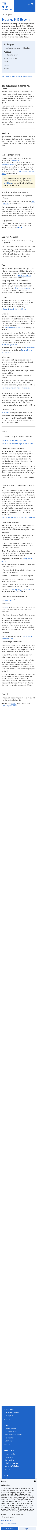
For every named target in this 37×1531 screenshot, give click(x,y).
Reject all (27, 1528)
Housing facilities (10, 1454)
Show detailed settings (7, 1520)
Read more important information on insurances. (16, 388)
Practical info (5, 413)
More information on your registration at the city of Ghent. (18, 517)
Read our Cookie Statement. (9, 1524)
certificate (19, 228)
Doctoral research (10, 1429)
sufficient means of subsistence (23, 288)
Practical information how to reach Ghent (15, 440)
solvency (13, 703)
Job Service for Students (12, 1466)
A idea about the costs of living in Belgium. (14, 309)
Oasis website (15, 160)
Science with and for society (13, 1435)
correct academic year (8, 165)
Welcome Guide (8, 600)
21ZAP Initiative (9, 1441)
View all (7, 1419)
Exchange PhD (8, 15)
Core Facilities (9, 1438)
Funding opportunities (11, 1432)
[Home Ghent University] (8, 6)
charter (6, 607)
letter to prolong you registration (21, 589)
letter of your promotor (24, 275)
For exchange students (12, 1413)
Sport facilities (9, 1460)
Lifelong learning (10, 1416)
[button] (32, 3)
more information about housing (14, 327)
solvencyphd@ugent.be (10, 706)
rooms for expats (30, 348)
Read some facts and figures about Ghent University (17, 77)
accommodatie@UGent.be (9, 345)
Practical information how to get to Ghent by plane (18, 443)
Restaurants (9, 1457)
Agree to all (9, 1528)
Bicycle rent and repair (12, 1463)
